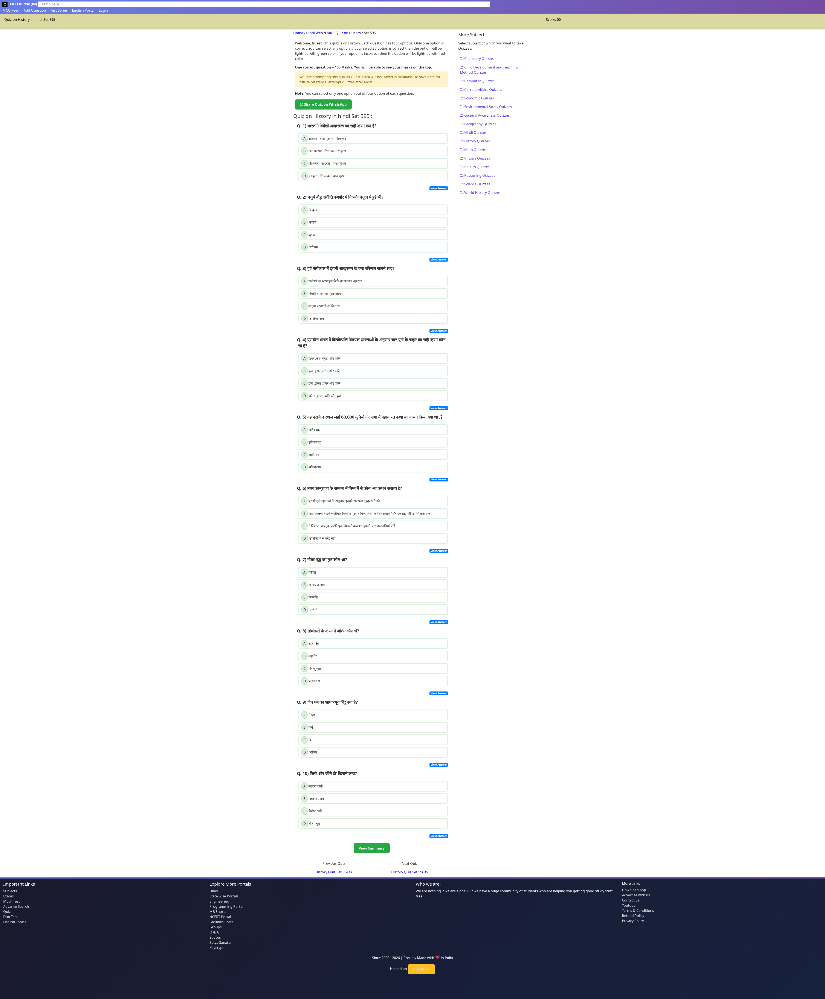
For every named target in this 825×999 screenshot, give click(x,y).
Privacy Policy (633, 920)
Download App (634, 890)
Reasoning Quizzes (479, 175)
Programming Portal (226, 906)
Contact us (630, 900)
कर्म (308, 727)
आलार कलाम (314, 584)
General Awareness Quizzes (486, 115)
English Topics (14, 922)
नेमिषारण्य (312, 467)
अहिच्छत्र (311, 429)
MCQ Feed (11, 10)
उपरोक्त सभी (314, 318)
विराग (309, 739)
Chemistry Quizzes (479, 58)
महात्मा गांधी (313, 786)
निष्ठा (309, 715)
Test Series (59, 10)
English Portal (83, 10)
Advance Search (16, 906)
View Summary (372, 848)
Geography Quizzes (479, 124)
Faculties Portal (221, 922)
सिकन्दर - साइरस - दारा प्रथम (324, 163)
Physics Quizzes (476, 158)
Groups (215, 927)
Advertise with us (636, 895)
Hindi (213, 891)
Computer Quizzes (479, 81)
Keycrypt (216, 947)
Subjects (10, 891)
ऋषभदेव (311, 643)
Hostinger (421, 969)
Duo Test (10, 916)
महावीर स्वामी (314, 798)
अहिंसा (310, 752)
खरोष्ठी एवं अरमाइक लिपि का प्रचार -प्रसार (332, 281)
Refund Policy (633, 915)
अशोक (309, 222)
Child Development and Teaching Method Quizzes (489, 70)
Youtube (629, 905)
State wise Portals (223, 896)
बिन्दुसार (311, 209)
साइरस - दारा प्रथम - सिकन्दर (324, 138)
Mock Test (11, 901)
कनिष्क (310, 247)
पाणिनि (310, 609)
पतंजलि (310, 597)
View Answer (439, 188)
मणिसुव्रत (312, 668)
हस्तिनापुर (312, 442)
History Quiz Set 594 (332, 872)
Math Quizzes (475, 149)
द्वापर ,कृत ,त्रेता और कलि (322, 358)
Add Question (35, 10)
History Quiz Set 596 (408, 872)
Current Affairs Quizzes (482, 89)
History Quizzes (476, 141)
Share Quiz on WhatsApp (325, 104)
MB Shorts (217, 911)
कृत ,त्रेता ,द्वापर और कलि (322, 383)
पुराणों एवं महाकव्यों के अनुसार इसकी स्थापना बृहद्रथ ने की (341, 501)
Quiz (329, 32)
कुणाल (309, 234)
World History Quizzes (482, 192)
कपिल (309, 572)
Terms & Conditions (638, 910)
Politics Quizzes (476, 166)
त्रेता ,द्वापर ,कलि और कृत (322, 395)
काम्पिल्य (311, 454)
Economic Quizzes (478, 98)
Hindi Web (314, 32)
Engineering (219, 901)
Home (298, 32)
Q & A (214, 932)
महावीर (310, 656)
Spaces (215, 937)
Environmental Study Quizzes (487, 106)
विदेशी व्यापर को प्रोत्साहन (322, 293)
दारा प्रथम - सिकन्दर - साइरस (324, 151)
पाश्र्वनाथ (311, 681)
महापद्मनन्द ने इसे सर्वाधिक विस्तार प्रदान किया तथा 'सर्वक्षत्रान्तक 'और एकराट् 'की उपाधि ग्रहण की (367, 513)
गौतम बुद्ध (311, 823)
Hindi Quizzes (475, 132)
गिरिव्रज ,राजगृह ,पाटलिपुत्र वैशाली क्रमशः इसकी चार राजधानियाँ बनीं (349, 526)
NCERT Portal (220, 916)
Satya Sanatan (220, 942)
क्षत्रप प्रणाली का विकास (321, 306)
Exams (8, 896)
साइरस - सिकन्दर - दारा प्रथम (324, 176)
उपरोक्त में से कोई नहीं (319, 538)
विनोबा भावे (312, 811)
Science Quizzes (476, 184)
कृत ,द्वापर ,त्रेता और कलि (322, 371)
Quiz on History (348, 32)
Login (103, 10)
